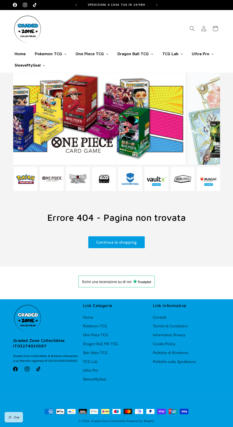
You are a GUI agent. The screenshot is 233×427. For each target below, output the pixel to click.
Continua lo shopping (116, 242)
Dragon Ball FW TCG (100, 343)
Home (88, 317)
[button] (192, 28)
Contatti (160, 317)
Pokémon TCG (95, 326)
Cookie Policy (164, 343)
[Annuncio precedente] (76, 5)
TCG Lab (90, 361)
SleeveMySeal (94, 379)
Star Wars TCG (95, 352)
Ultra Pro (90, 370)
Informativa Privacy (169, 335)
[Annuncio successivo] (157, 5)
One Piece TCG (95, 335)
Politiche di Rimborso (171, 352)
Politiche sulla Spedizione (174, 361)
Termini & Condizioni (170, 326)
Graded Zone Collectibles (108, 421)
